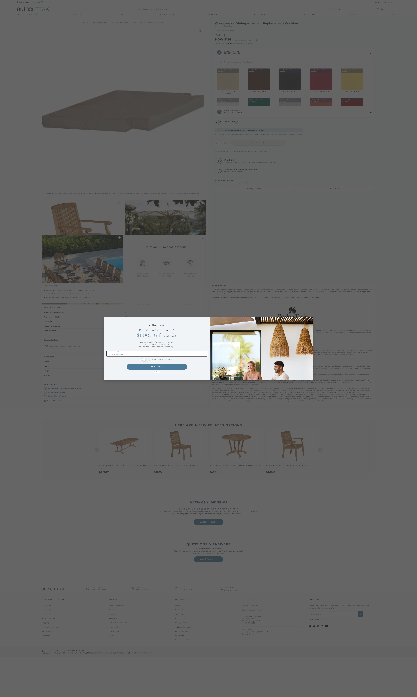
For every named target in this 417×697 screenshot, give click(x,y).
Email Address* (114, 352)
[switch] (146, 359)
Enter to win (157, 366)
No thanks (157, 372)
